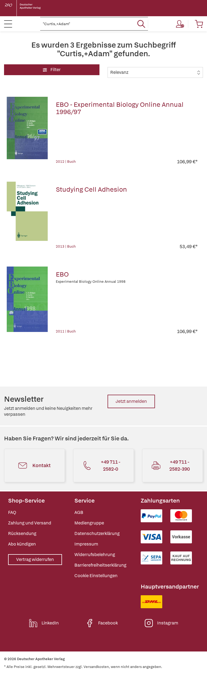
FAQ (12, 512)
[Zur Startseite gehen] (27, 8)
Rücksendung (22, 533)
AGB (78, 512)
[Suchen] (141, 24)
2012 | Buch (66, 161)
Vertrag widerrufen (35, 559)
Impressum (86, 544)
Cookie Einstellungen (96, 575)
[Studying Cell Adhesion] (27, 216)
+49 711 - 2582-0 (110, 465)
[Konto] (180, 23)
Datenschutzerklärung (97, 533)
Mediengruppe (89, 523)
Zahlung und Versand (29, 523)
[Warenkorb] (199, 23)
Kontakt (41, 465)
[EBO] (27, 301)
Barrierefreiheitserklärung (100, 565)
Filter (55, 69)
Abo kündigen (22, 544)
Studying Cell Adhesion (91, 189)
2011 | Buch (66, 331)
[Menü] (8, 23)
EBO (62, 274)
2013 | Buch (66, 246)
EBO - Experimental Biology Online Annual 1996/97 (120, 108)
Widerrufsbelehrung (94, 554)
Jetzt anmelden (131, 401)
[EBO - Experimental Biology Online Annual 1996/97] (27, 131)
